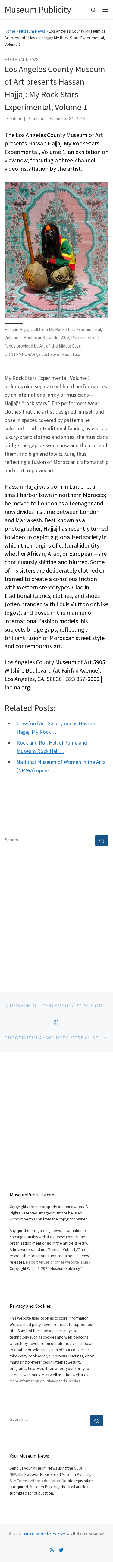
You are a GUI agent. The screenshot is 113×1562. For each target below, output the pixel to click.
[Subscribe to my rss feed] (52, 1550)
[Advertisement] (56, 913)
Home (10, 31)
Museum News (32, 31)
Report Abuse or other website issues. (58, 1262)
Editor (16, 119)
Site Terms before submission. (35, 1480)
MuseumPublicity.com (45, 1534)
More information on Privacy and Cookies (45, 1381)
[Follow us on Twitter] (61, 1550)
